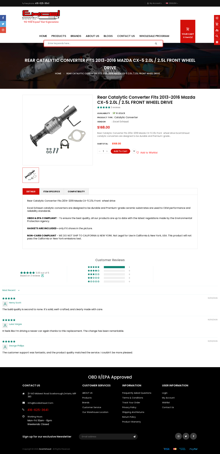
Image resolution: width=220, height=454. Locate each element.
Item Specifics (51, 191)
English (173, 3)
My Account (168, 397)
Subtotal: (102, 143)
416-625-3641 (42, 3)
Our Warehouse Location (95, 412)
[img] (8, 298)
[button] (104, 107)
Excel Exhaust (121, 121)
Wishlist (166, 402)
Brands (85, 402)
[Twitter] (3, 24)
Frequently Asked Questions (136, 392)
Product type (105, 117)
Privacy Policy (129, 407)
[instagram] (3, 30)
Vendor (101, 121)
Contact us (168, 407)
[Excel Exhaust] (180, 449)
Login (164, 392)
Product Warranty (131, 421)
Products (87, 397)
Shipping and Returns (133, 412)
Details (30, 191)
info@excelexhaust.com (40, 403)
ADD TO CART (154, 444)
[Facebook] (3, 18)
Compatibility (76, 191)
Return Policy (129, 416)
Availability (103, 113)
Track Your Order (131, 402)
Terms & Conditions (132, 397)
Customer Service (91, 407)
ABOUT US (87, 392)
